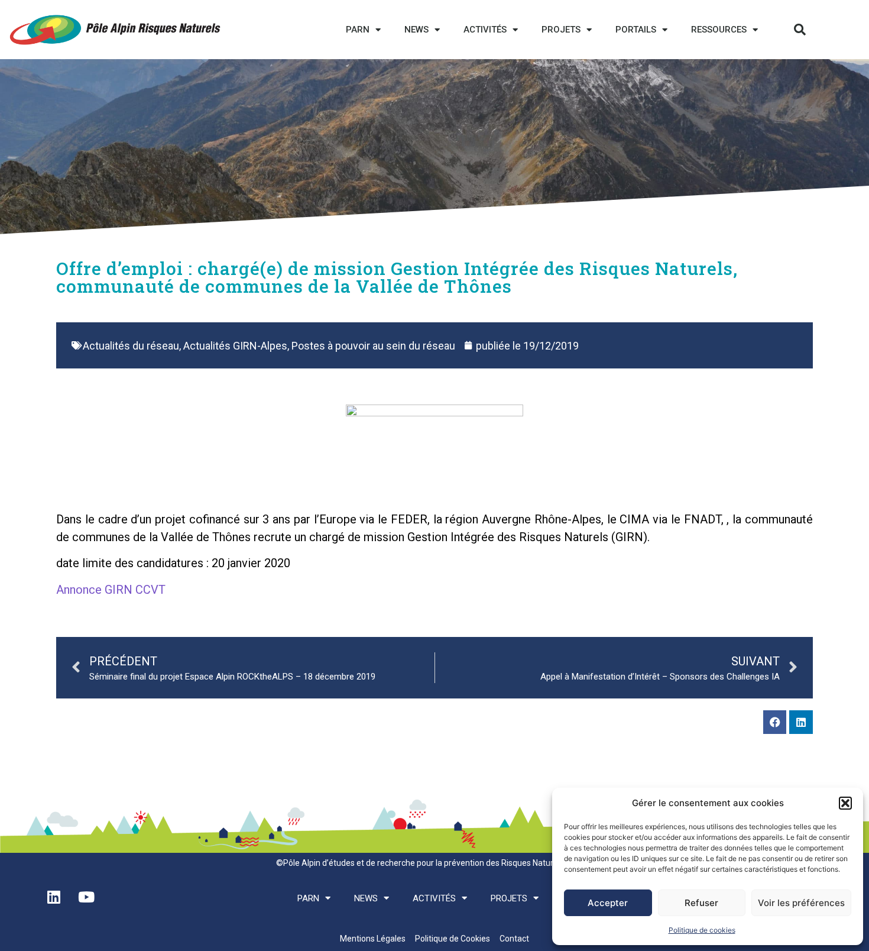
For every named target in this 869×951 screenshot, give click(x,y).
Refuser (701, 902)
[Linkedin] (801, 722)
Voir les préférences (801, 902)
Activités (485, 29)
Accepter (608, 902)
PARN (357, 29)
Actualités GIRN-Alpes (235, 345)
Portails (635, 29)
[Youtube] (86, 897)
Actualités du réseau (131, 345)
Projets (561, 29)
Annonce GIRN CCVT (111, 590)
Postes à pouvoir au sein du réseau (373, 345)
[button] (845, 803)
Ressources (719, 29)
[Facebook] (775, 722)
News (416, 29)
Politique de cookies (702, 930)
